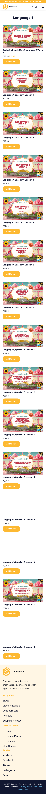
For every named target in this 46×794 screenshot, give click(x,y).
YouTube (7, 755)
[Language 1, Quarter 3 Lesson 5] (23, 505)
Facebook (8, 760)
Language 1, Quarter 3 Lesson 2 (19, 392)
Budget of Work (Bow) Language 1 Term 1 (23, 51)
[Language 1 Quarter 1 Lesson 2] (23, 123)
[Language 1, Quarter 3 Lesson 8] (23, 633)
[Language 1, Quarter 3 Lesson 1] (23, 336)
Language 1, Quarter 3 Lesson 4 (19, 477)
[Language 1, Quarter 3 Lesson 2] (23, 378)
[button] (32, 6)
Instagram (9, 770)
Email (6, 775)
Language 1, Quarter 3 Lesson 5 (19, 519)
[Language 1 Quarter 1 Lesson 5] (23, 251)
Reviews (7, 715)
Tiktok (6, 765)
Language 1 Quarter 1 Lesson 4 (18, 222)
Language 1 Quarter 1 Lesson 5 (18, 265)
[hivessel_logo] (5, 6)
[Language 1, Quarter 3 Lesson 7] (23, 590)
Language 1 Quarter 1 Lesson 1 (18, 95)
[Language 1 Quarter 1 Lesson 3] (23, 166)
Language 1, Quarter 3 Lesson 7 (19, 604)
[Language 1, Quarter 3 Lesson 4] (23, 463)
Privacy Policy (26, 787)
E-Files (7, 731)
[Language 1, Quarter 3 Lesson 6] (23, 548)
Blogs (6, 700)
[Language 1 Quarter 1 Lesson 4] (23, 208)
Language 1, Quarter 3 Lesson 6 (19, 562)
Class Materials (11, 705)
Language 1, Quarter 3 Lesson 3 (19, 434)
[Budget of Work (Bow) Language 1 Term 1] (23, 36)
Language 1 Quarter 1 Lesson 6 (18, 307)
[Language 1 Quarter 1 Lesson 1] (23, 81)
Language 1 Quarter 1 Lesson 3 (18, 180)
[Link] (36, 6)
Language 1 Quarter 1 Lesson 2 (18, 137)
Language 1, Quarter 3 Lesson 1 (18, 350)
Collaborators (10, 710)
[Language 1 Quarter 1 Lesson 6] (23, 293)
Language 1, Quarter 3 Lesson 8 (19, 647)
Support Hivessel (12, 720)
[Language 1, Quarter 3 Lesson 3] (23, 421)
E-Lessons (9, 741)
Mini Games (9, 746)
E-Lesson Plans (12, 736)
